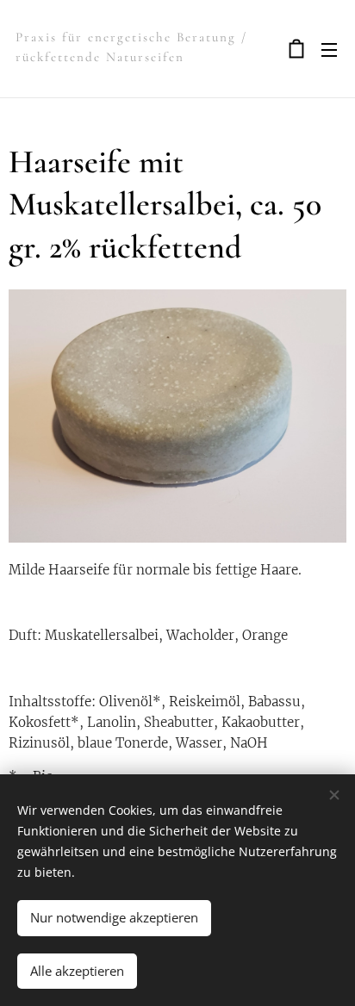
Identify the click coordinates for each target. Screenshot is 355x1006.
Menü (329, 49)
